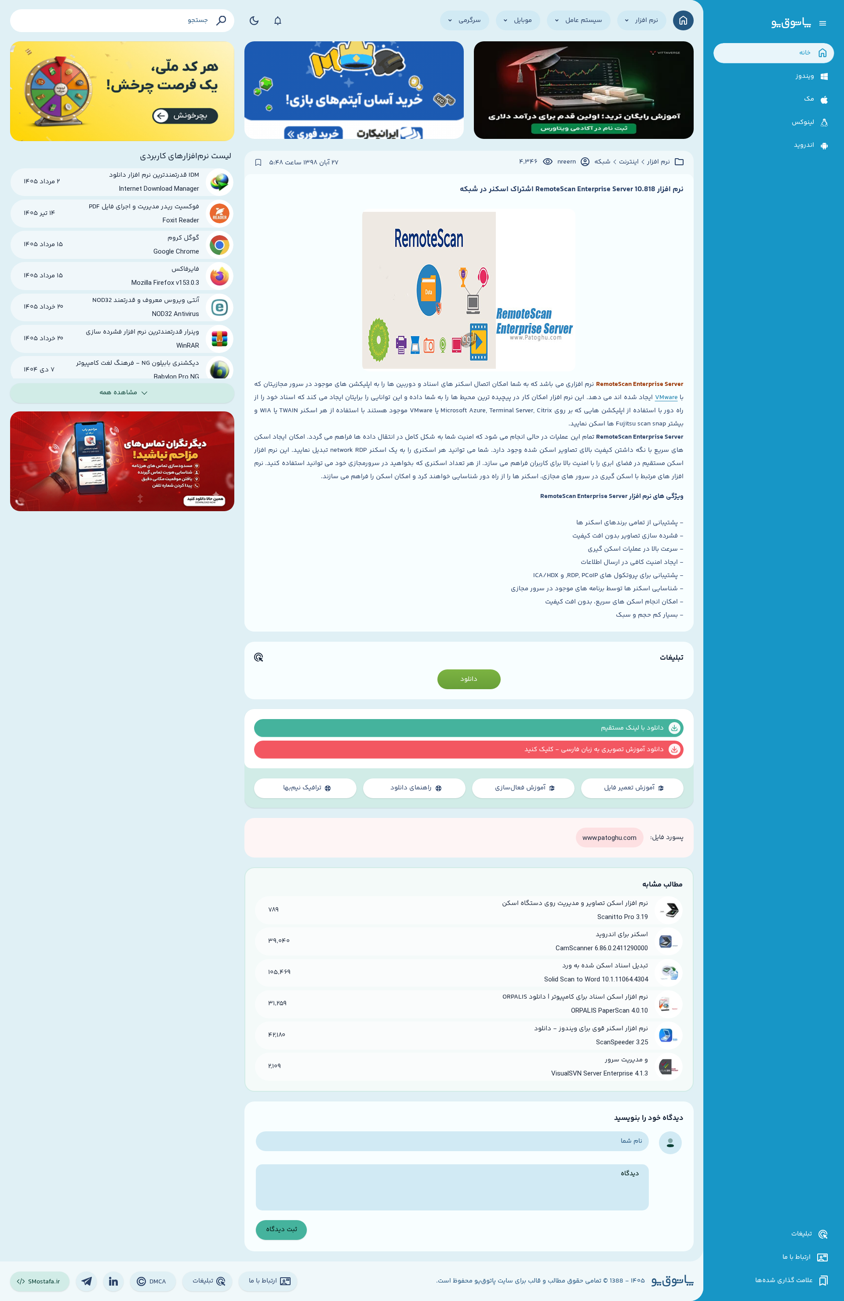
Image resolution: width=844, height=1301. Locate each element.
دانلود (468, 679)
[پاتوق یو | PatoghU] (791, 23)
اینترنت (629, 162)
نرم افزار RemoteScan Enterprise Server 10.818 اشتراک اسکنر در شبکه (572, 189)
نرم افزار (658, 162)
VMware (666, 397)
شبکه (602, 162)
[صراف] (122, 91)
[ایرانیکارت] (354, 91)
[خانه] (683, 20)
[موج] (584, 91)
